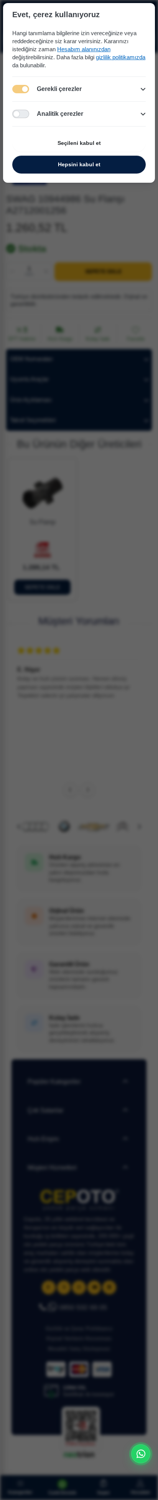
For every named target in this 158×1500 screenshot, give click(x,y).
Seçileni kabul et (79, 143)
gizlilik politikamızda (120, 57)
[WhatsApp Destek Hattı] (140, 1453)
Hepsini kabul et (79, 164)
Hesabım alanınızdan (83, 49)
